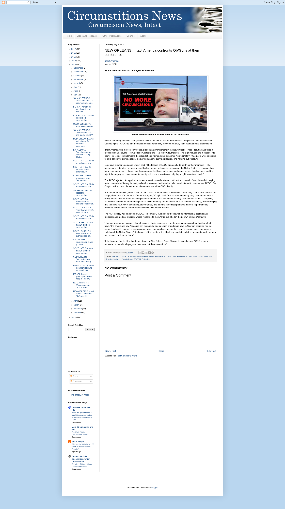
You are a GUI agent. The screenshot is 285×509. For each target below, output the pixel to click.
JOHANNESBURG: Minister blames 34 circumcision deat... (83, 100)
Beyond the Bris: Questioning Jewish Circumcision (81, 459)
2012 (73, 317)
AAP (113, 256)
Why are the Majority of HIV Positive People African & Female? (83, 446)
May (76, 95)
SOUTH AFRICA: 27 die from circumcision (83, 185)
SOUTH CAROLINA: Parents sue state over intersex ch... (82, 233)
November (78, 72)
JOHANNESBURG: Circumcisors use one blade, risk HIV (83, 132)
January (77, 312)
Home (69, 35)
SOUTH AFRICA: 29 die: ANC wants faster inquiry (82, 169)
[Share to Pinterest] (152, 252)
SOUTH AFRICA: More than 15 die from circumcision (83, 250)
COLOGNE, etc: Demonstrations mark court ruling (82, 259)
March (77, 305)
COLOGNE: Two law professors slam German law (82, 178)
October (77, 76)
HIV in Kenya (78, 442)
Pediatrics (146, 259)
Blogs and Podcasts (87, 35)
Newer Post (110, 351)
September (79, 79)
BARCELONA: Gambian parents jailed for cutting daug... (82, 153)
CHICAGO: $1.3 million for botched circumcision (83, 117)
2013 (73, 64)
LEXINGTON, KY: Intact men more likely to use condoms (83, 268)
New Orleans (127, 259)
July (76, 87)
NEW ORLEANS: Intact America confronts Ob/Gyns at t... (83, 293)
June (76, 91)
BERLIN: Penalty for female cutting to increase (82, 109)
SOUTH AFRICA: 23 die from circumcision (83, 217)
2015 (73, 57)
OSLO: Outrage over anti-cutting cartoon (83, 125)
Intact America (111, 61)
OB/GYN (137, 259)
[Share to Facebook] (149, 252)
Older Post (211, 351)
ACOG (119, 256)
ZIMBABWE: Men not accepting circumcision (82, 192)
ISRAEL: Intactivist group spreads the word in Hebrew (82, 276)
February (78, 309)
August (77, 83)
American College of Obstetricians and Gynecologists (170, 256)
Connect (131, 35)
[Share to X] (146, 252)
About (143, 35)
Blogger (154, 488)
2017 (73, 49)
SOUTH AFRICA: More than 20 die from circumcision (83, 225)
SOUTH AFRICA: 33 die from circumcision (83, 162)
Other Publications (112, 35)
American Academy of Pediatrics (135, 256)
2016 (73, 53)
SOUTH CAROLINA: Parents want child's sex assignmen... (83, 210)
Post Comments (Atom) (127, 356)
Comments (77, 381)
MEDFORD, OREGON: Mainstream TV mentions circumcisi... (83, 142)
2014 (73, 61)
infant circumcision (200, 256)
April (76, 301)
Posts (75, 376)
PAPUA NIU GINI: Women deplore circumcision (81, 285)
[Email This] (140, 252)
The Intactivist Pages (80, 395)
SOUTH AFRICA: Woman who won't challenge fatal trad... (83, 201)
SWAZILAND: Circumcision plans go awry (83, 242)
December (78, 68)
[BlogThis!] (143, 252)
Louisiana (117, 259)
